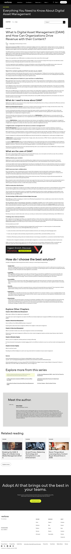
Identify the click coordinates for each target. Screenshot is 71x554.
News (62, 528)
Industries (19, 2)
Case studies (50, 534)
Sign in (56, 2)
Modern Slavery (60, 543)
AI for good (38, 534)
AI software (28, 2)
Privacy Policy (12, 543)
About (45, 2)
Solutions (37, 525)
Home (37, 522)
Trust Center (52, 543)
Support (49, 522)
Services (37, 531)
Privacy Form (45, 543)
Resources (37, 2)
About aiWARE (4, 529)
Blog (49, 525)
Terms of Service (4, 543)
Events (49, 528)
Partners (62, 534)
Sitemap (66, 543)
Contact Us (63, 537)
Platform (37, 528)
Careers (62, 525)
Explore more (6, 464)
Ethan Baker (12, 43)
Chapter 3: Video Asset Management (14, 328)
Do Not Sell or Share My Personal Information (32, 544)
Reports (49, 531)
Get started (63, 2)
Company (62, 522)
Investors (62, 531)
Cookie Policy (19, 543)
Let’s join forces (35, 501)
